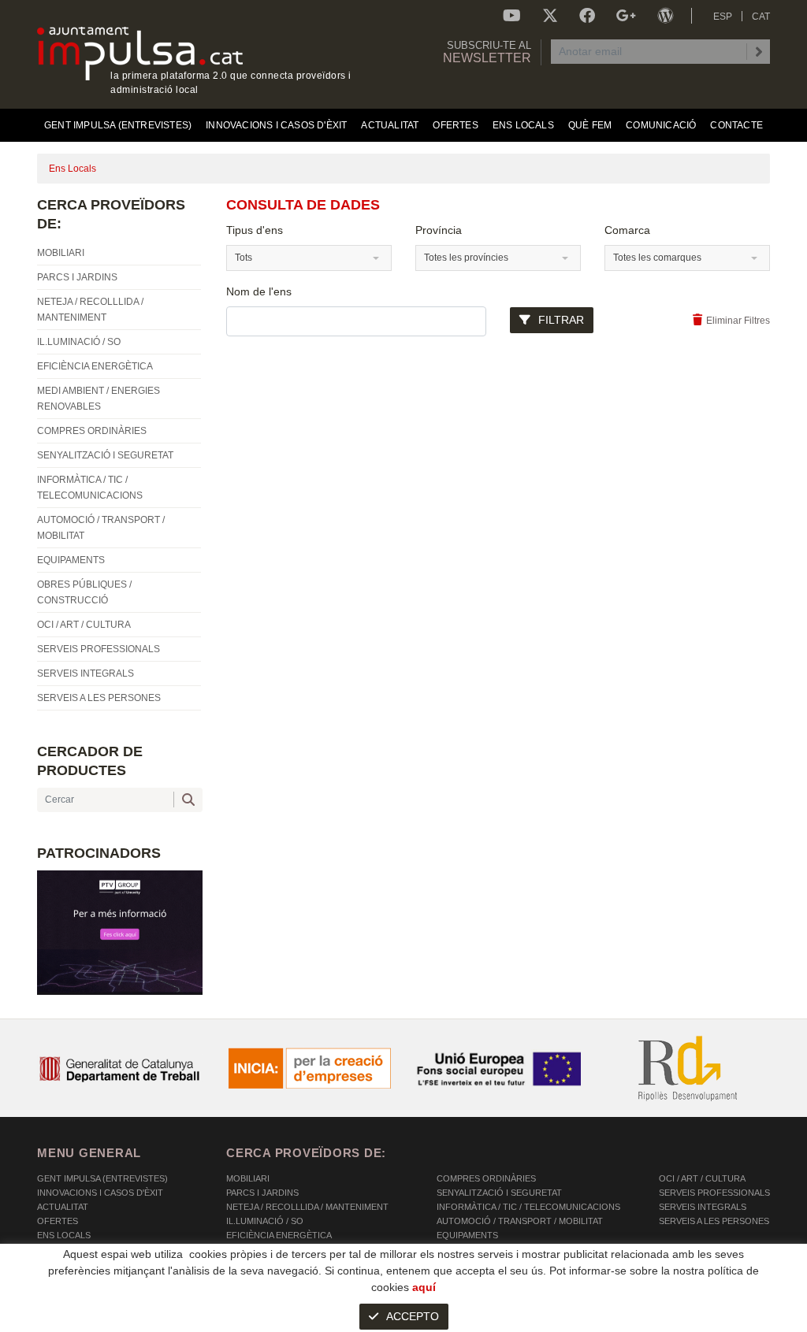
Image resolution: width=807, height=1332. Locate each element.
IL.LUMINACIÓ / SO (264, 1221)
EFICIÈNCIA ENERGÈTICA (279, 1235)
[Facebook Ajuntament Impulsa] (587, 16)
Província (438, 230)
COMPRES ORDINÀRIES (486, 1178)
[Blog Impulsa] (665, 16)
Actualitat (62, 1206)
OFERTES (57, 1221)
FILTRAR (561, 320)
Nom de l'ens (259, 291)
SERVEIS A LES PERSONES (714, 1221)
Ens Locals (64, 1235)
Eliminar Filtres (738, 320)
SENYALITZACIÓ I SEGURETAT (499, 1192)
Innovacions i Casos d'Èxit (100, 1192)
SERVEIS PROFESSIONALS (714, 1192)
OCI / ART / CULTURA (702, 1178)
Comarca (627, 230)
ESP (722, 16)
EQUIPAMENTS (467, 1235)
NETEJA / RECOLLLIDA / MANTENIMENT (307, 1206)
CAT (761, 16)
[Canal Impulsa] (512, 16)
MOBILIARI (248, 1178)
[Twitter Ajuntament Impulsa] (550, 16)
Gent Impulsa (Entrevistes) (102, 1178)
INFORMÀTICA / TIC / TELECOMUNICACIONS (528, 1206)
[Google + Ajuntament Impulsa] (626, 16)
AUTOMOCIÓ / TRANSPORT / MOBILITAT (520, 1221)
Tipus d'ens (254, 230)
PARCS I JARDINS (262, 1192)
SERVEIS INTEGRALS (702, 1206)
